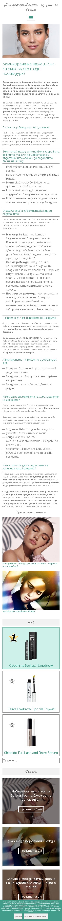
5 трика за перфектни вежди (18, 611)
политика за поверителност (35, 916)
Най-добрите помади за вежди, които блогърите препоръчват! (31, 795)
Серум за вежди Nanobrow (31, 666)
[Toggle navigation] (31, 17)
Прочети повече (31, 809)
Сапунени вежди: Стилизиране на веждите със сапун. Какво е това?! (31, 883)
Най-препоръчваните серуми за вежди (31, 7)
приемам (18, 916)
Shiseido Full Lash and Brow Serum (31, 753)
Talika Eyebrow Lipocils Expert (31, 709)
